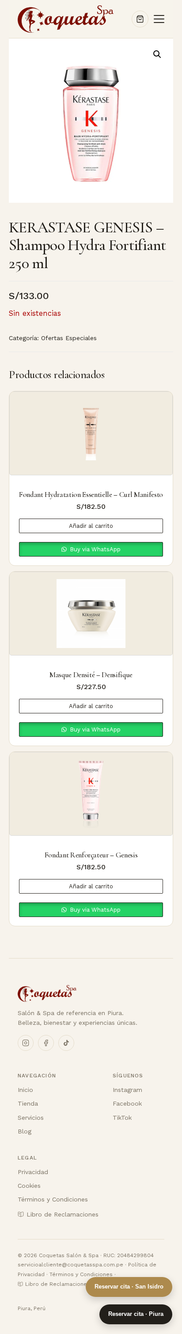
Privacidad (33, 1171)
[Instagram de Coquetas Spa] (26, 1043)
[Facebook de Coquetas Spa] (46, 1043)
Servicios (31, 1117)
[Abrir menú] (159, 19)
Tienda (28, 1103)
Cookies (29, 1185)
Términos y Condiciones (53, 1199)
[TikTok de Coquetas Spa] (66, 1043)
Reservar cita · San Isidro (129, 1286)
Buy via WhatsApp (94, 549)
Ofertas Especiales (69, 337)
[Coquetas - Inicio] (77, 993)
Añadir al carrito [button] (91, 526)
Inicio (25, 1089)
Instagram (127, 1089)
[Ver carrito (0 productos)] (140, 19)
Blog (24, 1131)
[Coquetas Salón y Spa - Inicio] (66, 19)
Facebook (127, 1103)
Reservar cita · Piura (135, 1314)
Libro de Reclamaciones (63, 1214)
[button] (157, 54)
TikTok (122, 1117)
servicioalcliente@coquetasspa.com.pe (70, 1265)
